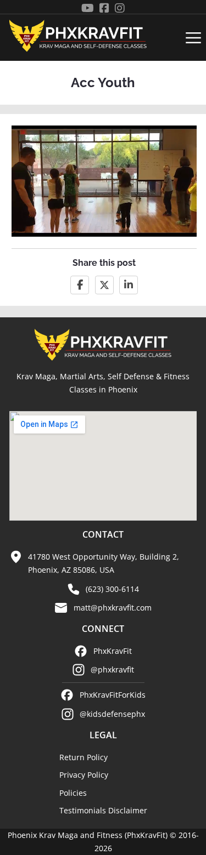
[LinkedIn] (128, 285)
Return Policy (83, 757)
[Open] (193, 38)
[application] (104, 181)
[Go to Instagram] (120, 8)
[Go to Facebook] (104, 8)
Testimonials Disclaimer (103, 810)
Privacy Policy (83, 775)
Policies (73, 793)
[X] (104, 285)
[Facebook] (79, 285)
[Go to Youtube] (87, 8)
